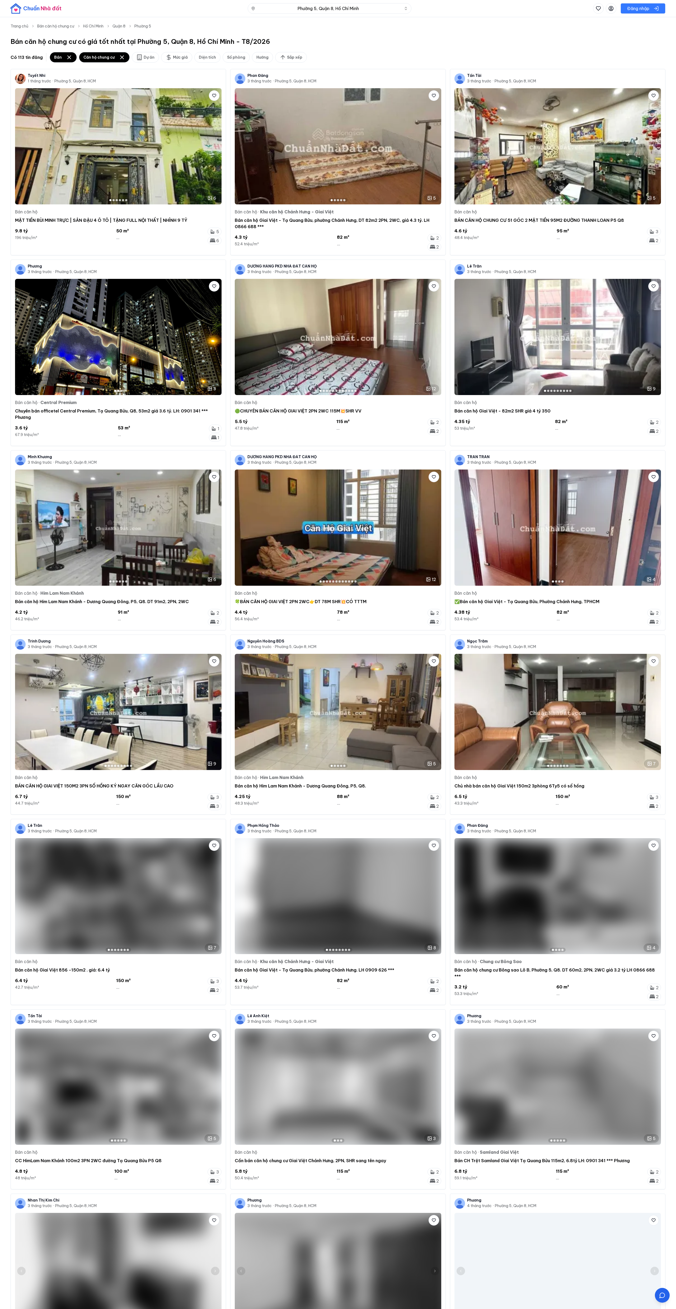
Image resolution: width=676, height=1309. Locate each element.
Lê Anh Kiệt (258, 1016)
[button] (662, 1295)
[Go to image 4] (120, 200)
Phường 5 (142, 26)
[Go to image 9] (346, 391)
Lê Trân (474, 266)
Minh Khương (40, 457)
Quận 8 (118, 26)
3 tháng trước (259, 81)
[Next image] (215, 146)
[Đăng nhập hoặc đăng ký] (611, 8)
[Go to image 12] (355, 391)
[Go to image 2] (113, 200)
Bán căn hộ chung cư (55, 26)
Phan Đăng (257, 75)
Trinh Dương (39, 641)
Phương (35, 266)
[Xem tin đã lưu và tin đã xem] (598, 8)
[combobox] (329, 8)
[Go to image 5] (123, 200)
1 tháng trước (39, 81)
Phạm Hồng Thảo (263, 825)
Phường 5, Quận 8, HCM (75, 81)
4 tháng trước (479, 1205)
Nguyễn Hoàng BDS (265, 641)
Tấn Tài (474, 75)
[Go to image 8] (343, 391)
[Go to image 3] (117, 200)
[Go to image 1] (110, 200)
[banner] (36, 8)
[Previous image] (21, 146)
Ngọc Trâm (477, 641)
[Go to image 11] (352, 391)
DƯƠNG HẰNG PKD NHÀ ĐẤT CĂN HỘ (282, 266)
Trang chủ (19, 26)
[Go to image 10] (349, 391)
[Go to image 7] (340, 391)
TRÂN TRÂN (478, 457)
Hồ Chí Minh (93, 26)
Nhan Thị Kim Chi (43, 1200)
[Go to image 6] (126, 200)
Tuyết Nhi (36, 75)
